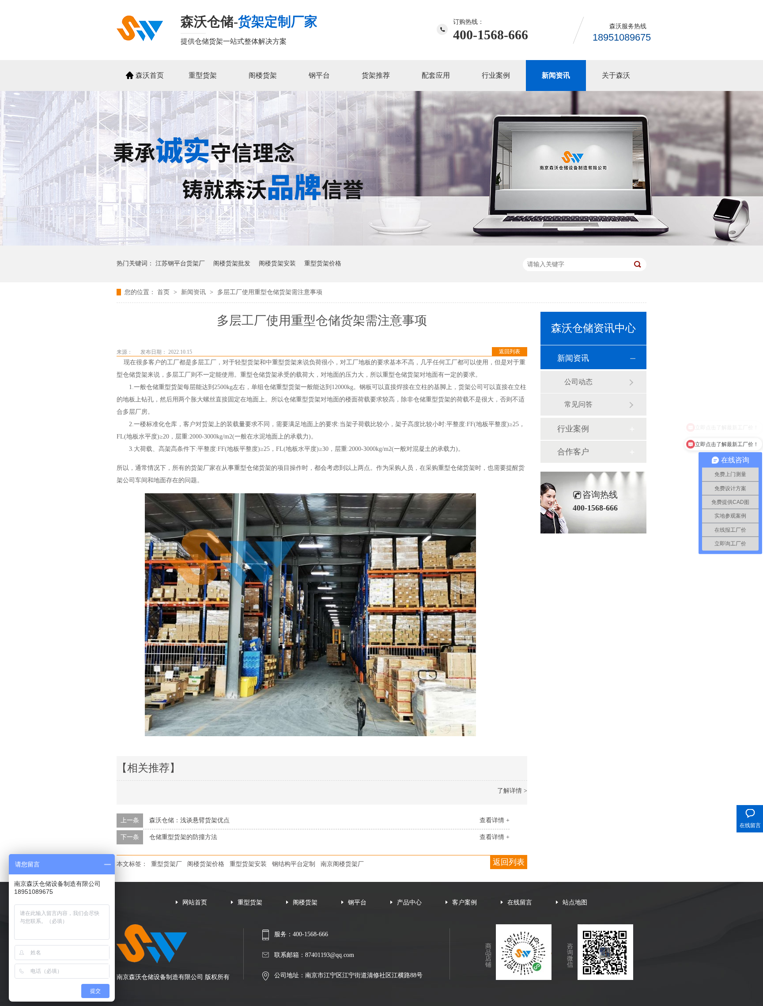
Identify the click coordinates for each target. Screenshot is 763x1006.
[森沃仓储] (140, 38)
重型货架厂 (166, 864)
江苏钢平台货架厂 (180, 263)
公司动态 (578, 382)
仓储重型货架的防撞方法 (183, 837)
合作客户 (573, 451)
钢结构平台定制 (293, 864)
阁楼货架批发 (231, 263)
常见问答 (578, 404)
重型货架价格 (322, 263)
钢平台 (319, 75)
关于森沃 (616, 75)
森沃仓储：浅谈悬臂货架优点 (189, 820)
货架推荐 (376, 75)
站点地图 (575, 902)
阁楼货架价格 (205, 864)
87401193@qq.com (329, 955)
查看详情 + (495, 820)
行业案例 (496, 75)
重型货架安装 (248, 864)
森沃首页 (150, 75)
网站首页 (194, 902)
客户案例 (464, 902)
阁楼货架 (263, 75)
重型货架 (203, 75)
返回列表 (509, 351)
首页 (164, 292)
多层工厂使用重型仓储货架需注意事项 (269, 292)
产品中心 (409, 902)
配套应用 (436, 75)
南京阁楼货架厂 (342, 864)
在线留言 (519, 902)
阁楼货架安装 (277, 263)
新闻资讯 (556, 75)
